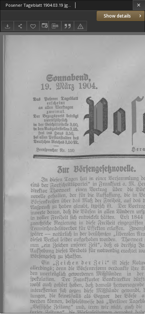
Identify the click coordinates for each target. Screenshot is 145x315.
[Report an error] (80, 26)
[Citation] (67, 26)
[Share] (20, 26)
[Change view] (43, 26)
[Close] (139, 5)
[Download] (7, 26)
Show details (117, 16)
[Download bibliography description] (55, 26)
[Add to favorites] (33, 26)
